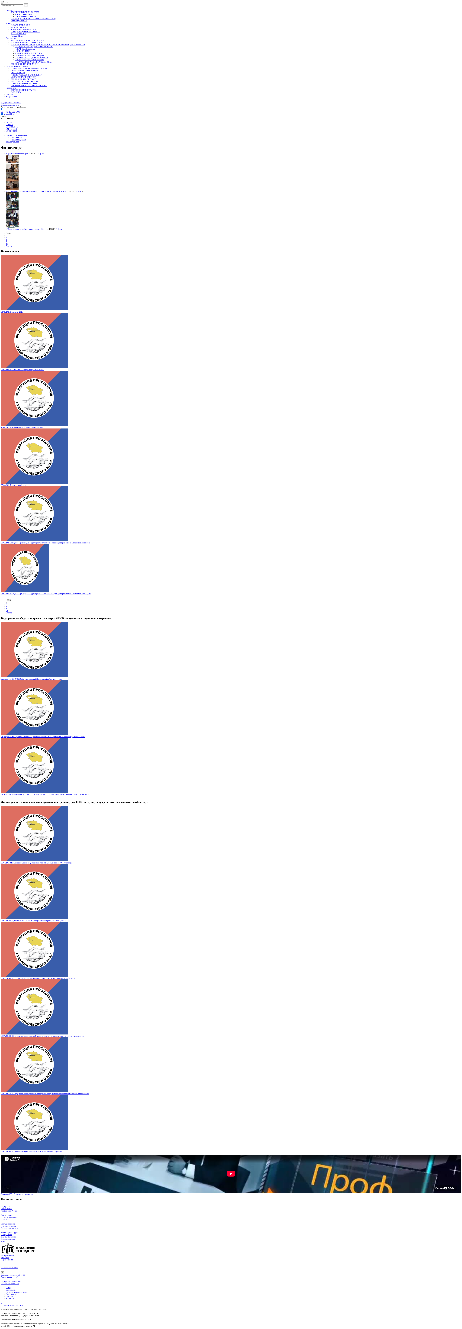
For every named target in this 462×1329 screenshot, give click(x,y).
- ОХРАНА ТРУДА (23, 51)
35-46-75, (5, 112)
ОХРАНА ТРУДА (18, 73)
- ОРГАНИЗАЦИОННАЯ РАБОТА (29, 55)
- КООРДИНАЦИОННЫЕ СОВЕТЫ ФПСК (33, 62)
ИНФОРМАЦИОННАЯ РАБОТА (24, 81)
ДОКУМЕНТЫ (12, 127)
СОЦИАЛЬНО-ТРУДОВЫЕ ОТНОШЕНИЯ (29, 68)
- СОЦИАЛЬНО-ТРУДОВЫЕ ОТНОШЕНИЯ (34, 47)
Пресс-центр (11, 88)
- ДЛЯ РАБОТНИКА (24, 14)
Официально (11, 38)
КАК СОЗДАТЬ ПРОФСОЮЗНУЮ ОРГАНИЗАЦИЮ (33, 19)
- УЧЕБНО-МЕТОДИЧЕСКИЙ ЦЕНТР (31, 58)
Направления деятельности (17, 66)
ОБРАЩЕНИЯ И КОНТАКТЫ (23, 90)
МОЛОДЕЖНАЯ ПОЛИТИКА (23, 77)
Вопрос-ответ (11, 96)
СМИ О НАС (16, 92)
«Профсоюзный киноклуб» (17, 153)
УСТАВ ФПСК (17, 36)
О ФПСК (9, 125)
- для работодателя (18, 140)
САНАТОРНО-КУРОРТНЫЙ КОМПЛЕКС (29, 86)
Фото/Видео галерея (19, 21)
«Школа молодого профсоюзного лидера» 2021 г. (26, 229)
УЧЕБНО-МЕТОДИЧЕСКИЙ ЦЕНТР (26, 75)
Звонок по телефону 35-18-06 (13, 1275)
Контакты (10, 1298)
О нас (8, 23)
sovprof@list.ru (9, 114)
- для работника (17, 137)
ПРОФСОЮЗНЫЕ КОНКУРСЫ (24, 64)
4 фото (41, 153)
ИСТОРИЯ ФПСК (18, 34)
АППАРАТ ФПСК (18, 27)
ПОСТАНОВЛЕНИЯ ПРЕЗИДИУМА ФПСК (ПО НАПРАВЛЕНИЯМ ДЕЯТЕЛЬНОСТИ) (48, 45)
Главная (9, 10)
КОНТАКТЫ (11, 131)
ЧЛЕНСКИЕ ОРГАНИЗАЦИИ (23, 29)
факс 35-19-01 (14, 112)
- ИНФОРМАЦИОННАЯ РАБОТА (29, 60)
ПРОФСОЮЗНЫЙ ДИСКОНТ (23, 79)
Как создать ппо (12, 142)
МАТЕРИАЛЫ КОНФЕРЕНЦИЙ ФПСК (28, 40)
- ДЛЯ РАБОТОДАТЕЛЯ (25, 16)
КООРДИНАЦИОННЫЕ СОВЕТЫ (25, 32)
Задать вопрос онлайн (10, 1277)
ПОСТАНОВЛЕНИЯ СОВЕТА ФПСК (27, 42)
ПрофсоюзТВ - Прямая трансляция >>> (17, 1194)
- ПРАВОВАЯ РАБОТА (25, 49)
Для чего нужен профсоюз (16, 135)
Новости (9, 94)
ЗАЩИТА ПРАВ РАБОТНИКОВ (24, 71)
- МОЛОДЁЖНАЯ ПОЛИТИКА (28, 53)
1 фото (59, 229)
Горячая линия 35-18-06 (9, 1268)
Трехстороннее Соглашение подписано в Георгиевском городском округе (36, 191)
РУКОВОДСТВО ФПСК (21, 25)
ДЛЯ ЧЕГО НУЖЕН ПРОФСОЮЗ (25, 12)
